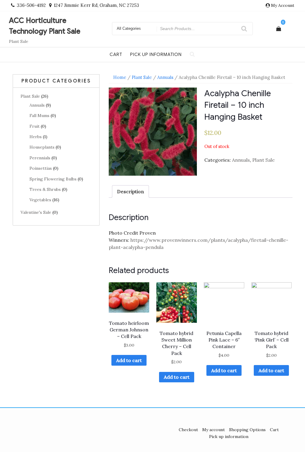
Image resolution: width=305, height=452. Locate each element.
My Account (282, 5)
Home (119, 77)
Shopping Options (247, 429)
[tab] (130, 191)
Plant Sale (30, 96)
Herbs (35, 136)
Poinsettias (40, 168)
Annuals (37, 105)
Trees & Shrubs (45, 189)
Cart (116, 54)
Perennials (39, 157)
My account (213, 429)
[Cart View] (278, 29)
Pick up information (156, 54)
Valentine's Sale (36, 212)
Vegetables (40, 199)
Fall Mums (39, 115)
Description (130, 191)
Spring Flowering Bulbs (53, 179)
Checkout (188, 429)
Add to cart (129, 360)
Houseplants (42, 147)
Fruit (34, 126)
